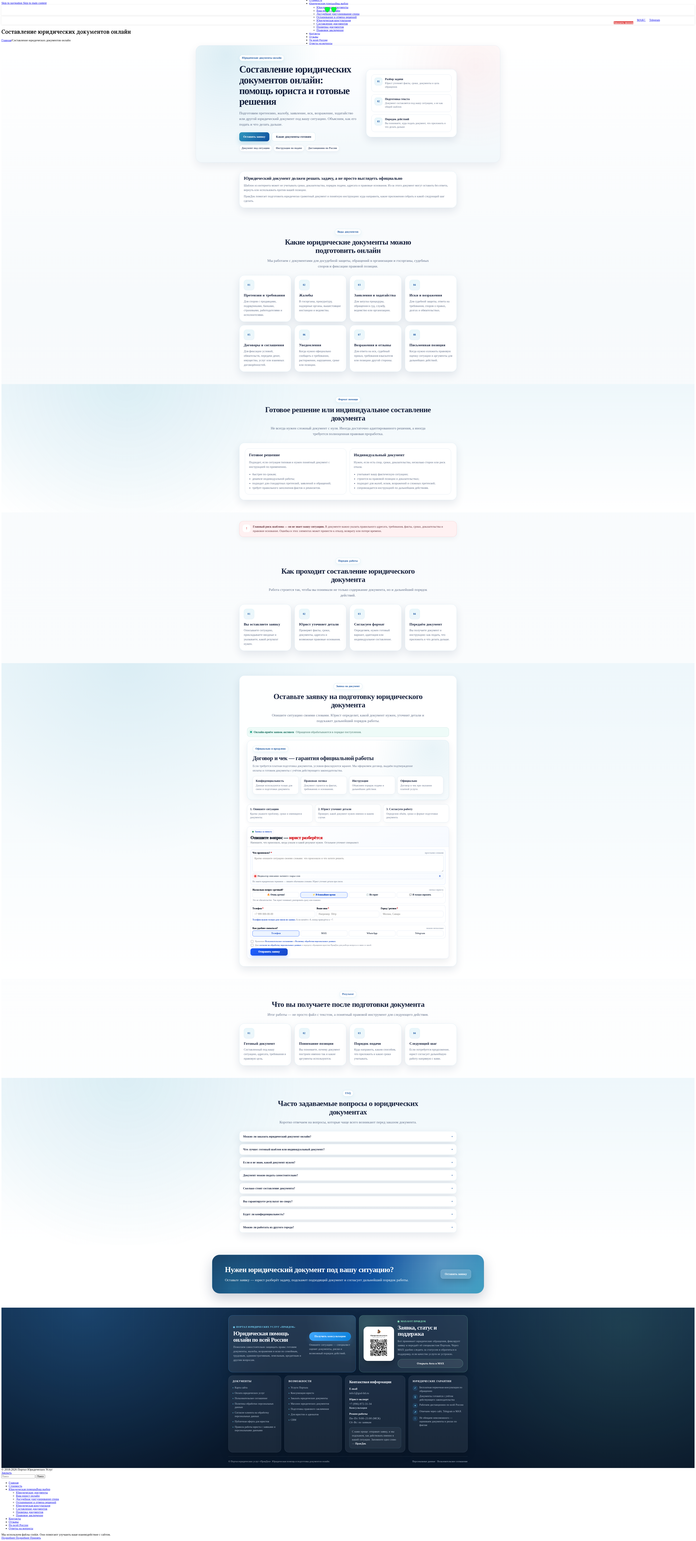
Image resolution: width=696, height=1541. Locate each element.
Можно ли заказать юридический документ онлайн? (277, 1136)
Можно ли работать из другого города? (268, 1227)
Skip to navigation (12, 3)
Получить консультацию (330, 1336)
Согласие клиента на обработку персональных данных (252, 1414)
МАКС (641, 20)
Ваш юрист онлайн (28, 1495)
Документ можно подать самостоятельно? (270, 1175)
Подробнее (15, 1537)
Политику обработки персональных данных (315, 941)
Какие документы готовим (293, 136)
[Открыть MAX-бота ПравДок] (379, 1344)
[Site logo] (327, 12)
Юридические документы (32, 1492)
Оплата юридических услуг (250, 1393)
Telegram (654, 20)
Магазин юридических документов (310, 1403)
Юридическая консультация (333, 20)
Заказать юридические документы (309, 1398)
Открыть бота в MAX (430, 1363)
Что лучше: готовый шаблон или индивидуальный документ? (284, 1149)
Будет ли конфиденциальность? (263, 1214)
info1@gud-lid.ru (359, 1393)
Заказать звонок (623, 22)
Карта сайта (241, 1387)
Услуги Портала (299, 1387)
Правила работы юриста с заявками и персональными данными (255, 1429)
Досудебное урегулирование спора (337, 13)
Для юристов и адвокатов (305, 1414)
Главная (6, 40)
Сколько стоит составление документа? (269, 1188)
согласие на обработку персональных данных (280, 945)
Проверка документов (330, 26)
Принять (35, 1537)
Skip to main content (35, 3)
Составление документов (332, 23)
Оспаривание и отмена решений (336, 17)
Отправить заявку (269, 951)
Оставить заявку (254, 136)
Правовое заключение (330, 30)
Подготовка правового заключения (310, 1409)
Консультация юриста (302, 1393)
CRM (293, 1420)
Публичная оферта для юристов (252, 1421)
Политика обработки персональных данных (254, 1405)
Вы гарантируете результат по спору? (268, 1201)
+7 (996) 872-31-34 (360, 1403)
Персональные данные (423, 1461)
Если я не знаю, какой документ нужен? (269, 1162)
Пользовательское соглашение (279, 941)
